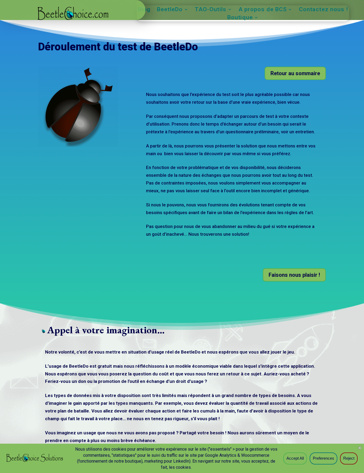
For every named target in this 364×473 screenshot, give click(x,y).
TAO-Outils (211, 10)
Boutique (240, 18)
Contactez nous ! (323, 10)
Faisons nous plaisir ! (294, 275)
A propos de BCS (262, 10)
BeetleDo (170, 10)
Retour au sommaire (295, 73)
